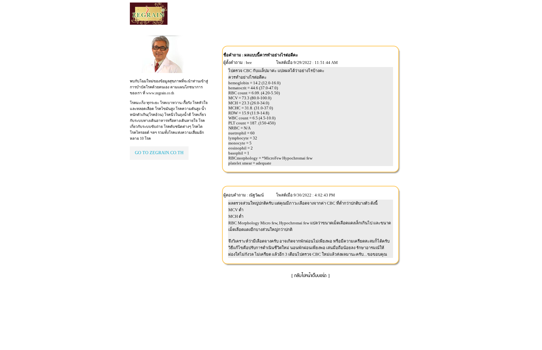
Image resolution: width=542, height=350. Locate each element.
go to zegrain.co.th (159, 152)
